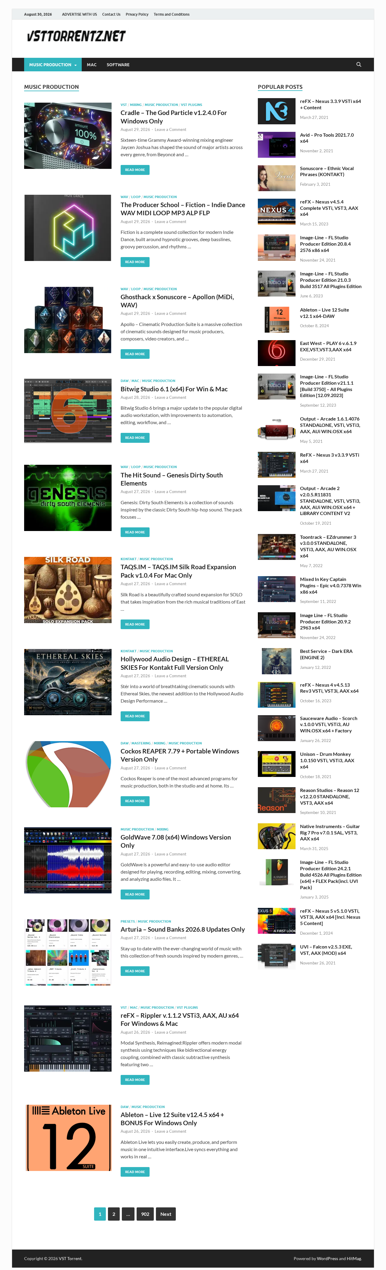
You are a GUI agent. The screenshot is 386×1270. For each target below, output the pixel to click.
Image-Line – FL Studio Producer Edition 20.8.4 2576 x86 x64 (325, 243)
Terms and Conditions (171, 14)
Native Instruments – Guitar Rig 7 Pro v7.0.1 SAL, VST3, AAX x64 (330, 832)
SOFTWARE (118, 64)
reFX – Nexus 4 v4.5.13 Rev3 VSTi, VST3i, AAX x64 (329, 688)
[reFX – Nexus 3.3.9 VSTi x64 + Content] (277, 101)
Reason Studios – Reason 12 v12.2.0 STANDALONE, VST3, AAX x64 (329, 796)
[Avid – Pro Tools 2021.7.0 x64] (277, 135)
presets (128, 921)
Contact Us (111, 14)
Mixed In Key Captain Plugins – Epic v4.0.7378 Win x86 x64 (330, 585)
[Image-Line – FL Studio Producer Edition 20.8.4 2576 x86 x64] (277, 238)
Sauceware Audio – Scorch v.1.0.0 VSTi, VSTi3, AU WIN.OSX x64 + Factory (328, 724)
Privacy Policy (137, 14)
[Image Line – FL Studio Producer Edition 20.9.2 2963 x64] (277, 616)
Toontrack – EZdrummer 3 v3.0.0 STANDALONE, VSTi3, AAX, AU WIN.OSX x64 (328, 546)
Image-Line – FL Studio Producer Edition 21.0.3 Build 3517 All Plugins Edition (331, 280)
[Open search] (358, 65)
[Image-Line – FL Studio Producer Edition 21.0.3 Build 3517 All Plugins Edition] (277, 274)
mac (135, 381)
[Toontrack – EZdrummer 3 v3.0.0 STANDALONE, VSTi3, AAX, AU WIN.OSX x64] (277, 537)
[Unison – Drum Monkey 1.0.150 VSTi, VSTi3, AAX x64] (277, 754)
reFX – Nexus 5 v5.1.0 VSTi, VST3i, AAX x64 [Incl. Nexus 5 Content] (330, 917)
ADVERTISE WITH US (79, 14)
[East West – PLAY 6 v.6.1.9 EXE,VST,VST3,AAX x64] (277, 343)
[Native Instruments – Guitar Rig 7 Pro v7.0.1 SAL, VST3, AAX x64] (277, 827)
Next (165, 1214)
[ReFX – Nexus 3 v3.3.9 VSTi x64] (277, 455)
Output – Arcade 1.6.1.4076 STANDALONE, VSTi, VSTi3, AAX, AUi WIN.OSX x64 (330, 425)
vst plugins (191, 105)
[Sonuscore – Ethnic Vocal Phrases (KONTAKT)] (277, 169)
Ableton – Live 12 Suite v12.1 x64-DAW (324, 313)
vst (124, 105)
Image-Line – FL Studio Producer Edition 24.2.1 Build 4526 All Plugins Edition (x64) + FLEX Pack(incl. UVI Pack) (331, 874)
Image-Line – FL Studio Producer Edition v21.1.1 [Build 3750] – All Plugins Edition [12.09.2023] (326, 386)
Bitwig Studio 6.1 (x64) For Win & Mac (174, 389)
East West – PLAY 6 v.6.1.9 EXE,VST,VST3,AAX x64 (328, 346)
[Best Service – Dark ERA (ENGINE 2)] (277, 651)
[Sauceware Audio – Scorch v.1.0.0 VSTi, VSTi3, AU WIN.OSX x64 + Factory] (277, 719)
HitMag (354, 1258)
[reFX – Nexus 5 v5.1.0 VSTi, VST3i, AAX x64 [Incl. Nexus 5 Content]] (277, 911)
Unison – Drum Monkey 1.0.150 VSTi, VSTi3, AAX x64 (327, 760)
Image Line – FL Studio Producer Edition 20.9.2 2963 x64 (325, 621)
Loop (136, 197)
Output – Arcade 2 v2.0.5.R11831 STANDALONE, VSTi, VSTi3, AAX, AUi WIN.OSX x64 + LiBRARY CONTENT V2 (330, 500)
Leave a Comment (170, 129)
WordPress (327, 1258)
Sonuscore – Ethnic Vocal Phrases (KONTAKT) (327, 171)
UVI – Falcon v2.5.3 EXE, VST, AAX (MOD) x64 (326, 950)
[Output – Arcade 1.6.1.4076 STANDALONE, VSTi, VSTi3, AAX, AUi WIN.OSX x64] (277, 419)
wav (124, 197)
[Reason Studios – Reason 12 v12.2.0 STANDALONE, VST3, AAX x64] (277, 790)
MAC (91, 64)
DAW (124, 381)
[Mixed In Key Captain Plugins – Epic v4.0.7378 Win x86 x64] (277, 579)
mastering (141, 743)
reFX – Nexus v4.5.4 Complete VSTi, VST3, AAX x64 (329, 208)
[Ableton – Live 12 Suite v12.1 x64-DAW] (277, 310)
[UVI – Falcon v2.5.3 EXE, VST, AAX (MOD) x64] (277, 947)
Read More (133, 168)
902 (145, 1214)
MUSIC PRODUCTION (50, 64)
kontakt (129, 559)
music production (161, 105)
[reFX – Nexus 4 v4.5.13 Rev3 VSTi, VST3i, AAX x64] (277, 685)
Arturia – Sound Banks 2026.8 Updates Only (183, 929)
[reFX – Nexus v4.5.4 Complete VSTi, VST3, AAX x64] (277, 202)
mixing (136, 105)
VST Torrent (70, 1258)
